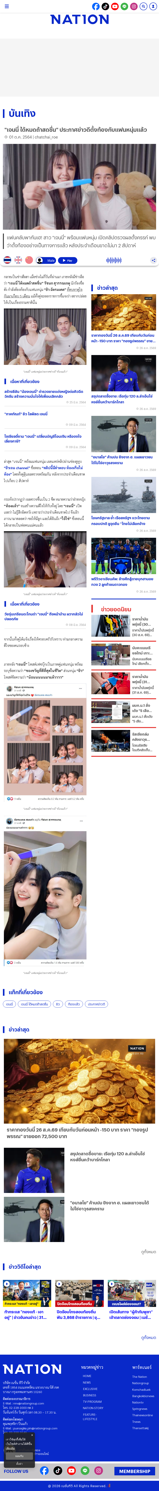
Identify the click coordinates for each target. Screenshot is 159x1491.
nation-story (93, 1408)
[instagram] (98, 1473)
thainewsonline (142, 1415)
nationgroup (140, 1383)
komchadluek (141, 1389)
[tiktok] (58, 1473)
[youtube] (71, 1473)
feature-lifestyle (90, 1416)
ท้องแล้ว (74, 1004)
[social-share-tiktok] (105, 6)
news (87, 1382)
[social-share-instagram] (134, 6)
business (89, 1395)
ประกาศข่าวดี (96, 1004)
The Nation (139, 1377)
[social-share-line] (124, 6)
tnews (136, 1422)
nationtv (137, 1402)
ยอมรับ (19, 1456)
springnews (139, 1409)
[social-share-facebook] (96, 6)
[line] (85, 1473)
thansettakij (140, 1428)
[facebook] (44, 1473)
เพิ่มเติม (10, 1448)
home (87, 1376)
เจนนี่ (9, 1004)
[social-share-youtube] (115, 6)
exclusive (90, 1389)
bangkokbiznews (143, 1396)
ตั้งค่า (19, 1463)
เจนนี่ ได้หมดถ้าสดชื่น (34, 1004)
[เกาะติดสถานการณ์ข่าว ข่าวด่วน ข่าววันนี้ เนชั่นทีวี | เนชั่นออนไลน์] (79, 19)
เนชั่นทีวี (67, 1486)
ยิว (58, 1004)
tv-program (92, 1401)
